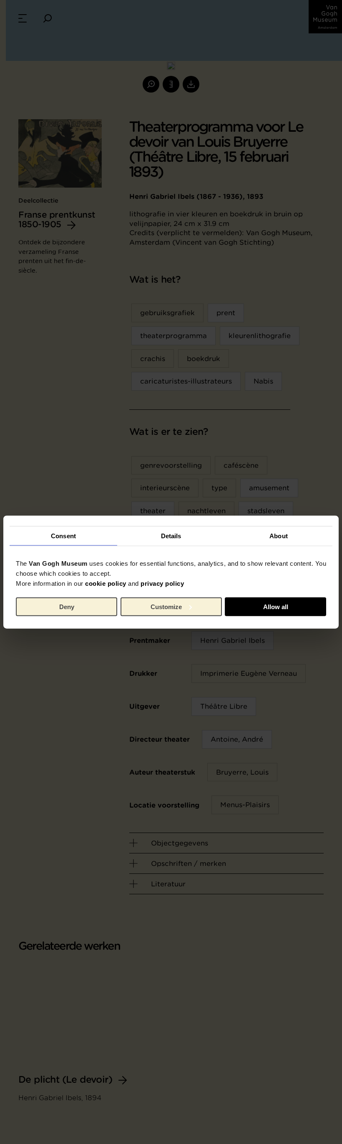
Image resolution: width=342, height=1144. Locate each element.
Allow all (275, 606)
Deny (66, 606)
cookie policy (105, 583)
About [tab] (278, 535)
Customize (166, 606)
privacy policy (162, 583)
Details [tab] (171, 535)
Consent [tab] (63, 535)
